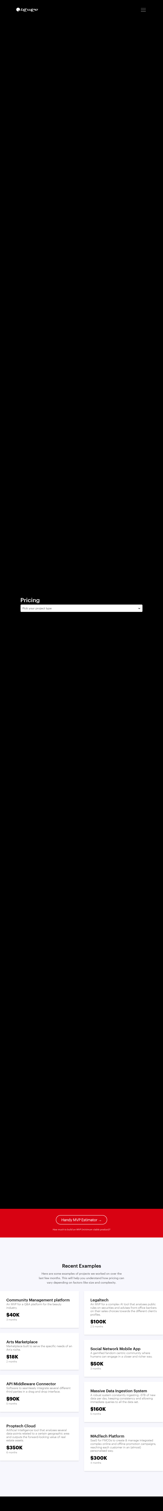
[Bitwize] (27, 9)
